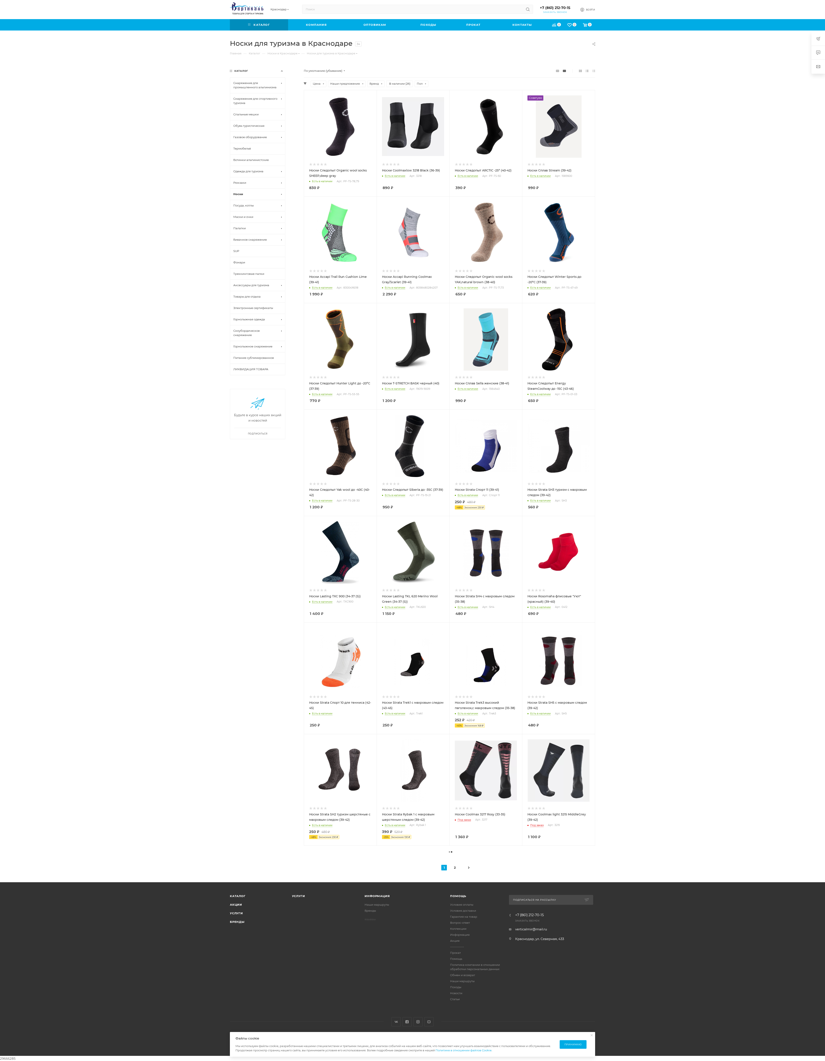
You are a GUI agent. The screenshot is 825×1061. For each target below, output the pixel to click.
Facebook (407, 1021)
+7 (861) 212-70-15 (555, 8)
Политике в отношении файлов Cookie (463, 1050)
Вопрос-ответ (460, 922)
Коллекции (458, 928)
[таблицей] (594, 70)
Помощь (458, 896)
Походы (455, 987)
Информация (377, 896)
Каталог (238, 896)
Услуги (236, 913)
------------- (457, 946)
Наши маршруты (377, 904)
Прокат (455, 952)
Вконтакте (396, 1021)
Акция (455, 940)
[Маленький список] (558, 70)
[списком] (587, 70)
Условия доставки (463, 910)
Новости (456, 993)
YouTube (429, 1021)
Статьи (455, 999)
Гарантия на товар (463, 916)
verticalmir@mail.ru (531, 929)
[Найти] (527, 9)
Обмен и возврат (462, 975)
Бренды (237, 921)
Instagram (418, 1021)
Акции (236, 904)
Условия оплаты (461, 904)
